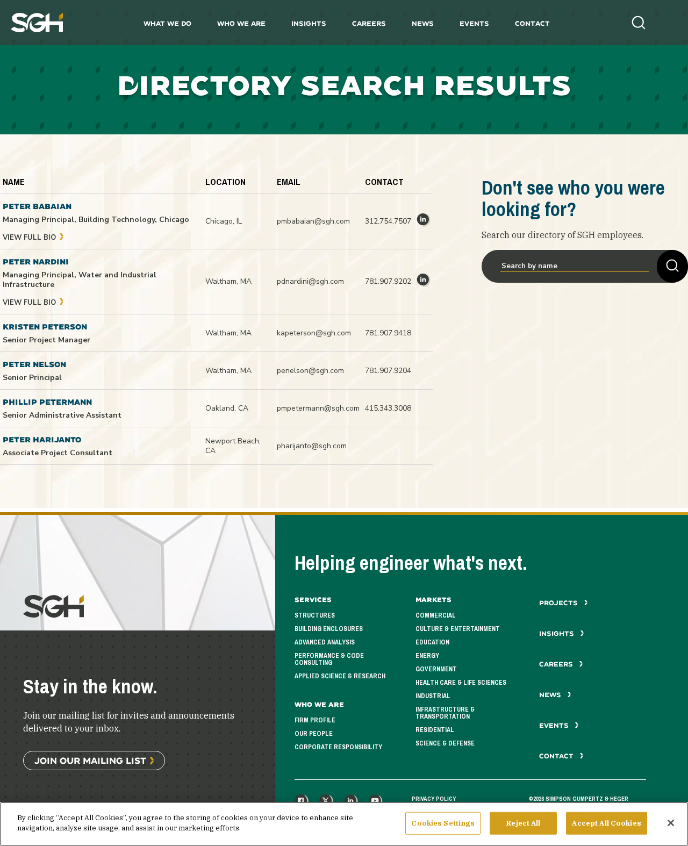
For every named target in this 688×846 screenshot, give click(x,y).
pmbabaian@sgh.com (313, 221)
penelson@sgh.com (310, 370)
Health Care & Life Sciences (460, 683)
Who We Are (241, 23)
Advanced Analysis (325, 642)
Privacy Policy (434, 798)
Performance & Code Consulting (329, 659)
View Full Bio (30, 237)
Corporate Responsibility (338, 747)
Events (474, 23)
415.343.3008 (388, 408)
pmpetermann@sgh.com (318, 408)
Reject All (523, 823)
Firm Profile (315, 720)
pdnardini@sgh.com (310, 281)
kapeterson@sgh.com (314, 333)
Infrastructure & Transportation (445, 713)
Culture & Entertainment (457, 629)
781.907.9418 (388, 333)
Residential (434, 730)
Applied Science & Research (340, 676)
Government (436, 669)
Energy (427, 656)
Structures (315, 615)
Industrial (432, 696)
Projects (559, 603)
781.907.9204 (388, 370)
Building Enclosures (329, 629)
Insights (308, 23)
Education (432, 642)
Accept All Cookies (606, 823)
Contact (532, 23)
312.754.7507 (388, 221)
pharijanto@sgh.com (312, 446)
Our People (314, 734)
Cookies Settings (443, 823)
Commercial (435, 615)
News (423, 23)
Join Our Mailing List (90, 760)
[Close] (671, 823)
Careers (369, 23)
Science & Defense (445, 743)
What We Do (167, 23)
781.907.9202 (388, 281)
